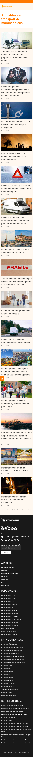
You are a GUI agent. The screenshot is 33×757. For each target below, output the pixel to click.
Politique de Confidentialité (9, 573)
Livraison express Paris (8, 695)
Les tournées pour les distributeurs (12, 711)
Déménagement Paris (8, 595)
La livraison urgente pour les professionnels (15, 708)
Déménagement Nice (8, 607)
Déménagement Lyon (8, 598)
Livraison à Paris (6, 665)
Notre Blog (4, 576)
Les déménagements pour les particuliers (14, 714)
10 (28, 509)
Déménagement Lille (7, 601)
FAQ (2, 582)
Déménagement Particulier (9, 625)
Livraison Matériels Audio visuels (11, 653)
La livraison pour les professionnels (12, 705)
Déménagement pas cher (9, 634)
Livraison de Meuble (7, 686)
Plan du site (5, 585)
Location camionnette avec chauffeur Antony (15, 726)
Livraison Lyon (5, 668)
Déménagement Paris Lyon (9, 616)
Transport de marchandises (9, 689)
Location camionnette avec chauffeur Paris (14, 723)
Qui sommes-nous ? (7, 567)
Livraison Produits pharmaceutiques (12, 659)
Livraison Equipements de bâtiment (12, 650)
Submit (6, 552)
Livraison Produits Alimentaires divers (13, 662)
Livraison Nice (5, 674)
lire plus (5, 63)
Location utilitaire (6, 692)
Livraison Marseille (7, 677)
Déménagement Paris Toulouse (11, 619)
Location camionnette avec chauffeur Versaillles (16, 743)
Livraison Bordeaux (7, 680)
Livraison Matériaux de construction (12, 647)
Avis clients (4, 579)
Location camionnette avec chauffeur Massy (15, 740)
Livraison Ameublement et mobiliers (12, 656)
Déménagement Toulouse (9, 610)
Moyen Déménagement (8, 631)
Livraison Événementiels (9, 644)
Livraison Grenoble (7, 671)
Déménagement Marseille (9, 604)
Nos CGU (4, 570)
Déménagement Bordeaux (9, 613)
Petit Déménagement (8, 628)
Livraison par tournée (8, 683)
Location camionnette (8, 717)
